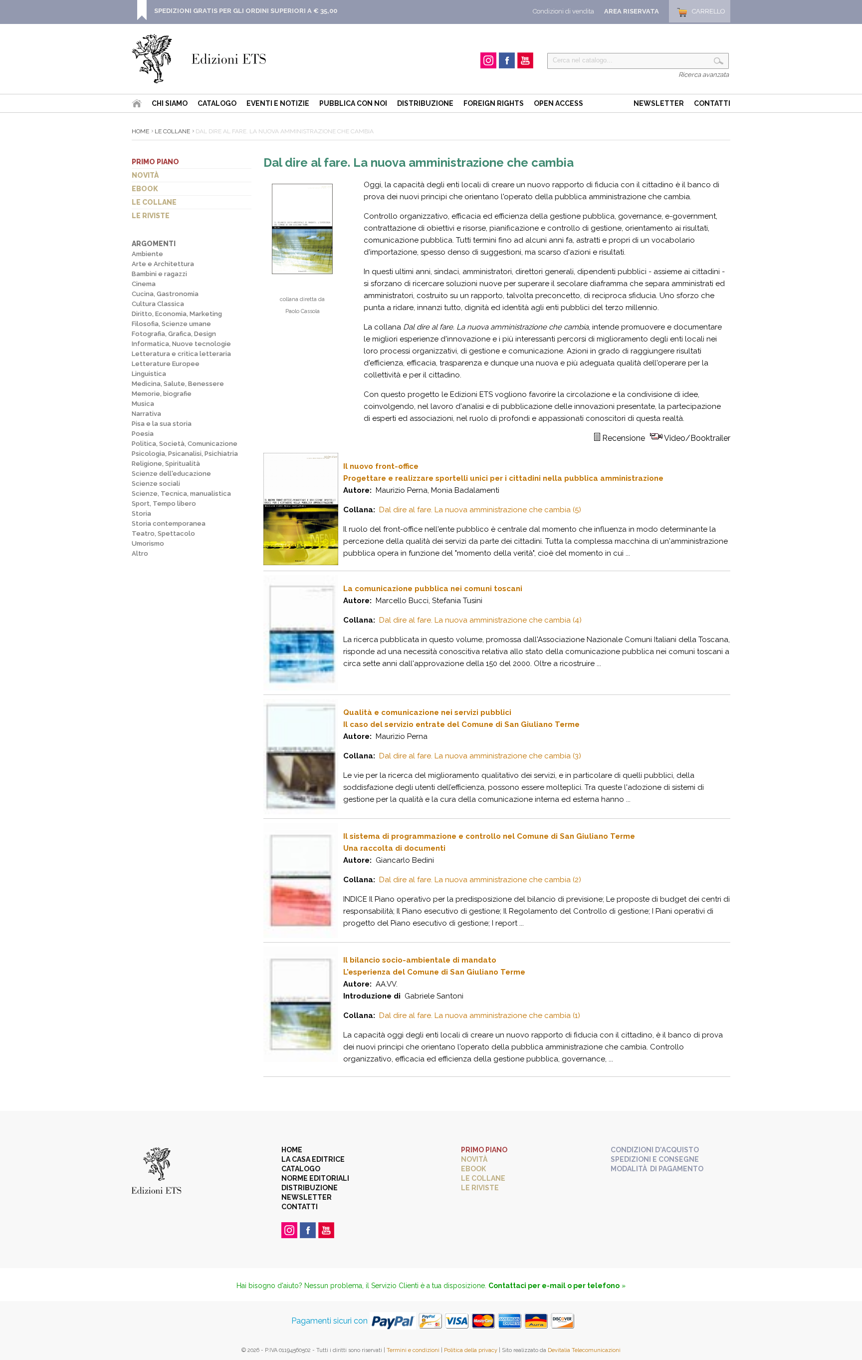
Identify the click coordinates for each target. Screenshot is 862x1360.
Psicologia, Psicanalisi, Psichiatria (185, 453)
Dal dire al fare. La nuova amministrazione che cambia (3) (480, 755)
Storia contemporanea (169, 523)
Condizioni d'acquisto (655, 1150)
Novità (145, 175)
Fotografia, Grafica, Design (174, 334)
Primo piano (155, 162)
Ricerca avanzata (703, 74)
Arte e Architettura (163, 264)
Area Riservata (631, 11)
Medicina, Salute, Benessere (178, 383)
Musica (143, 403)
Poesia (143, 433)
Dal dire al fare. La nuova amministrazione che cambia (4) (480, 620)
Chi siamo (170, 103)
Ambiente (147, 254)
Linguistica (149, 373)
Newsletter (659, 103)
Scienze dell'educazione (171, 473)
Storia (141, 513)
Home (140, 131)
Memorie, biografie (162, 393)
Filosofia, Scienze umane (171, 324)
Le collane (154, 202)
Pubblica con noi (353, 103)
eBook (145, 189)
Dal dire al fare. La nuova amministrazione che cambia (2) (480, 879)
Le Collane (172, 131)
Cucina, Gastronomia (165, 294)
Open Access (558, 103)
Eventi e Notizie (277, 103)
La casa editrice (313, 1159)
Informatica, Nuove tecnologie (181, 343)
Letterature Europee (166, 363)
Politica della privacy (470, 1350)
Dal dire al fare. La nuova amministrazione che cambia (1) (479, 1015)
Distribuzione (425, 103)
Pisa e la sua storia (162, 423)
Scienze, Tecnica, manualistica (181, 493)
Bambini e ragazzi (159, 274)
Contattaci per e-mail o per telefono (554, 1286)
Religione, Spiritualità (166, 463)
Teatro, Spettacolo (163, 533)
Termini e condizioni (413, 1350)
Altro (140, 553)
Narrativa (146, 413)
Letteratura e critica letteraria (181, 353)
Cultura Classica (158, 304)
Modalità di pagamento (657, 1169)
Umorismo (148, 543)
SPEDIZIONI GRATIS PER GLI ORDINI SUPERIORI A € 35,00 (245, 10)
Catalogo (217, 103)
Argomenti (154, 244)
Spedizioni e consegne (655, 1159)
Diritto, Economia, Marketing (177, 314)
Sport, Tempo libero (164, 503)
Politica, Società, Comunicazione (184, 443)
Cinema (144, 284)
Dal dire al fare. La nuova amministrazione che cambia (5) (480, 509)
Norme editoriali (315, 1178)
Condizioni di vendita (563, 11)
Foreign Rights (493, 103)
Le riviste (151, 216)
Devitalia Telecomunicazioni (584, 1350)
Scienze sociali (156, 483)
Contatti (712, 103)
